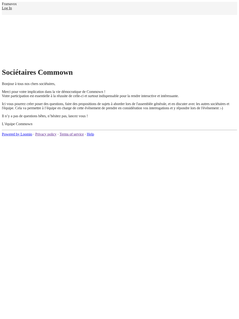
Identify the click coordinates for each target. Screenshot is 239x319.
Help (90, 134)
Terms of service (72, 134)
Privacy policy (45, 134)
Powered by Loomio (17, 134)
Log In (7, 8)
